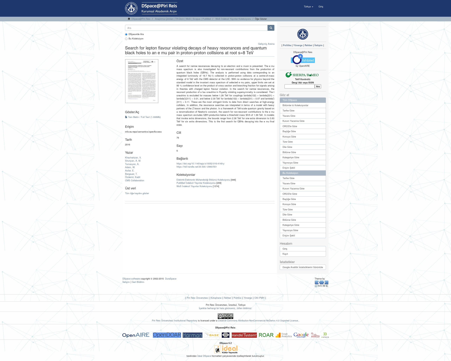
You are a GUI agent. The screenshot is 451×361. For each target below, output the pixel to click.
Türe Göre (288, 141)
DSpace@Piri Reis (140, 18)
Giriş (285, 248)
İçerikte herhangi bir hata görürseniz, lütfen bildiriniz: (225, 308)
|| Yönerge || (247, 297)
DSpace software (131, 278)
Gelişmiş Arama (266, 43)
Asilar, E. (129, 170)
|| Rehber (226, 297)
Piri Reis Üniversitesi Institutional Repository (174, 320)
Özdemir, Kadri (132, 177)
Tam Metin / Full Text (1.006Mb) (144, 117)
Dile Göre (287, 147)
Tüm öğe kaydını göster (137, 193)
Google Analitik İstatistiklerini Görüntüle (303, 267)
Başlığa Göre (289, 131)
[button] (308, 6)
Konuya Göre (289, 136)
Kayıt (285, 253)
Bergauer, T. (131, 173)
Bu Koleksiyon (136, 38)
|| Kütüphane (214, 297)
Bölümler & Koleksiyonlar (295, 105)
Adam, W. (130, 167)
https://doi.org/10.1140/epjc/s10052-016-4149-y (200, 163)
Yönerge (297, 45)
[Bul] (270, 28)
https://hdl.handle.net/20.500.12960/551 (197, 166)
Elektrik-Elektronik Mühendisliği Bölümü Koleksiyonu (203, 179)
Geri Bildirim (138, 282)
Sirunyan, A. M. (133, 160)
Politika (287, 45)
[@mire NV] (322, 283)
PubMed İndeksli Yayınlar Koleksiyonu (196, 182)
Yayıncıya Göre (290, 162)
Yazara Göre (289, 115)
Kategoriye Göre (291, 157)
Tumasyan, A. (132, 164)
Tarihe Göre (288, 110)
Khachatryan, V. (133, 157)
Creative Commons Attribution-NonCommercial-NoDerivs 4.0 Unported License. (258, 320)
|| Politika (236, 297)
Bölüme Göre (289, 152)
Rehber (308, 45)
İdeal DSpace (204, 355)
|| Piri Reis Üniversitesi (196, 297)
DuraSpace (170, 278)
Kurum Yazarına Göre (293, 121)
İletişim (318, 45)
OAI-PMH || (260, 297)
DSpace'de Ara (136, 34)
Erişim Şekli (289, 167)
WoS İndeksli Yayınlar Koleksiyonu (233, 18)
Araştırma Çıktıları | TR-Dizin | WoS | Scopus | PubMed (183, 18)
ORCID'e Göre (290, 126)
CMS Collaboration (134, 180)
